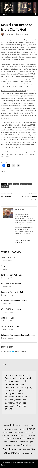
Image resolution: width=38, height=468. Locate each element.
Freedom (20, 432)
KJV (25, 435)
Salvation (5, 186)
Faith (10, 184)
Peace (6, 442)
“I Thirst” (4, 266)
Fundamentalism (27, 432)
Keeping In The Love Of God (12, 292)
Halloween (6, 435)
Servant (24, 449)
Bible (12, 425)
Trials (22, 453)
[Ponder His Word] (19, 7)
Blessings (19, 425)
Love (28, 435)
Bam (2, 465)
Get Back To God (7, 318)
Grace (33, 432)
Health (14, 435)
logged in (11, 351)
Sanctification (10, 449)
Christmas (8, 428)
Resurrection (10, 445)
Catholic (31, 425)
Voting (27, 453)
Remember (24, 442)
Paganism (23, 439)
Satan (19, 449)
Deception (24, 429)
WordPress (27, 463)
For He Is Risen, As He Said (11, 275)
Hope (21, 435)
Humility (16, 184)
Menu (5, 14)
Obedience (16, 439)
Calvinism (25, 425)
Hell (18, 435)
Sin (33, 449)
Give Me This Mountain (10, 326)
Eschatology (5, 432)
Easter (31, 429)
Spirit (18, 453)
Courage (15, 429)
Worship (32, 453)
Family (15, 432)
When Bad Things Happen (11, 283)
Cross (19, 429)
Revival (29, 184)
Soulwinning (10, 452)
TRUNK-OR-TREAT (8, 258)
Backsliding (6, 425)
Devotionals (5, 21)
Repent (23, 184)
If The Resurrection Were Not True (14, 301)
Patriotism (30, 439)
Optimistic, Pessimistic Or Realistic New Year (18, 335)
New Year (8, 438)
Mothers (33, 435)
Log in (4, 365)
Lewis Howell (10, 34)
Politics (12, 441)
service (28, 449)
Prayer (17, 442)
